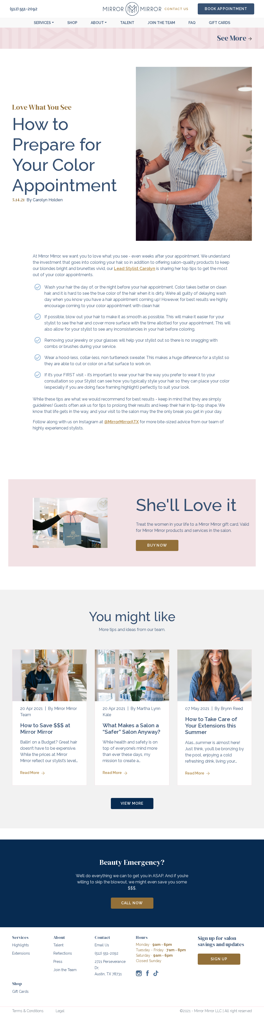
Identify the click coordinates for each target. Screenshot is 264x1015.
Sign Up (219, 959)
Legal (60, 1011)
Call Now (132, 903)
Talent (127, 23)
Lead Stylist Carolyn (134, 268)
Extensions (21, 953)
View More (132, 803)
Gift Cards (219, 23)
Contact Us (176, 9)
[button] (44, 23)
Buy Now (157, 545)
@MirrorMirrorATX (121, 421)
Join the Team (65, 970)
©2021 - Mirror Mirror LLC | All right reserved (216, 1011)
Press (57, 962)
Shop (72, 23)
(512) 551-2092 (23, 8)
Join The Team (161, 23)
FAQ (191, 23)
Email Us (102, 945)
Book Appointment (226, 9)
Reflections (62, 953)
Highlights (20, 945)
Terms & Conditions (27, 1011)
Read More (29, 773)
